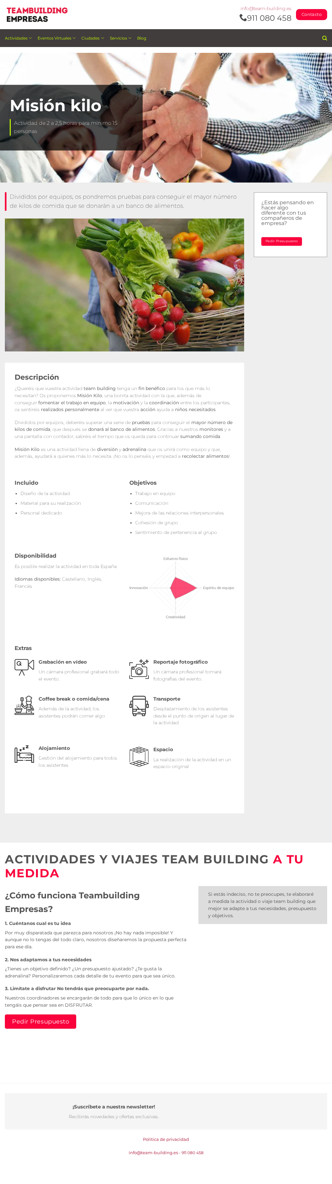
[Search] (324, 38)
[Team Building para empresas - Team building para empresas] (37, 15)
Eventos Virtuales (54, 38)
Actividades (16, 38)
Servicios (118, 38)
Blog (141, 38)
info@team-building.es (266, 8)
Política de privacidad (166, 1139)
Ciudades (90, 38)
